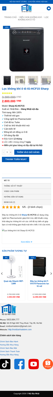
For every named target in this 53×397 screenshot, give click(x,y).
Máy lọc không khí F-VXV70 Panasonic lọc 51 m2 (39, 283)
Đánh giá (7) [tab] (9, 202)
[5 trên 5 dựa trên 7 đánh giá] (26, 93)
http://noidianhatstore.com (20, 329)
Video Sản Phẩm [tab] (11, 191)
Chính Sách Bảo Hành (9, 341)
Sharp (24, 215)
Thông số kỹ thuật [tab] (13, 186)
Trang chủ (10, 17)
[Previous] (6, 49)
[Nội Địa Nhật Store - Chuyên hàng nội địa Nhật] (26, 8)
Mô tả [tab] (7, 180)
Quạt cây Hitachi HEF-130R (14, 282)
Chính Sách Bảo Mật (8, 348)
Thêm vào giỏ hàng (28, 152)
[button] (4, 8)
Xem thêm (25, 242)
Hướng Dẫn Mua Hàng (9, 345)
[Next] (47, 49)
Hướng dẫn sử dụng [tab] (13, 197)
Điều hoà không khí (31, 17)
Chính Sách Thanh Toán (10, 351)
